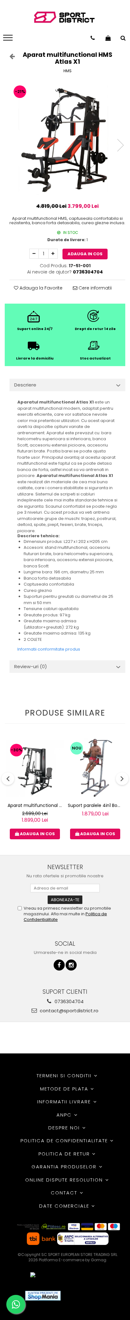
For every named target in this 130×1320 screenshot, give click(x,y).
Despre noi (65, 1127)
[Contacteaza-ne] (92, 38)
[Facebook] (59, 965)
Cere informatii (94, 288)
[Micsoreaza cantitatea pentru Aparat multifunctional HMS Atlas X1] (34, 254)
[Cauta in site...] (123, 38)
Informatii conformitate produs (48, 649)
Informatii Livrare (65, 1101)
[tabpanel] (67, 139)
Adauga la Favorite (40, 288)
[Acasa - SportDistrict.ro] (64, 17)
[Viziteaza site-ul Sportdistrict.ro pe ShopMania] (43, 1296)
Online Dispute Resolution (65, 1180)
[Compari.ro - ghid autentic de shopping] (88, 1295)
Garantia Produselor (65, 1166)
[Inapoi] (9, 56)
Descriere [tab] (25, 384)
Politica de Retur (65, 1153)
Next (120, 145)
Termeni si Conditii (65, 1075)
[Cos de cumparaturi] (108, 38)
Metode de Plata (65, 1088)
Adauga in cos (85, 254)
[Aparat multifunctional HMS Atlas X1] (67, 139)
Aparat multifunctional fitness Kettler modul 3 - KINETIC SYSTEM (36, 805)
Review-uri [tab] (30, 666)
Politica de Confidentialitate (65, 1140)
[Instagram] (71, 965)
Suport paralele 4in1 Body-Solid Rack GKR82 (96, 805)
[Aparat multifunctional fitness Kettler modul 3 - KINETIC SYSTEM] (35, 768)
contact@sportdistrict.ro (68, 1010)
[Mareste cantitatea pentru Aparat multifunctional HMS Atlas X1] (53, 254)
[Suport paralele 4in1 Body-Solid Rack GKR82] (95, 768)
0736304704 (68, 1001)
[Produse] (8, 39)
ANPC (65, 1115)
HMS (67, 70)
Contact (65, 1192)
